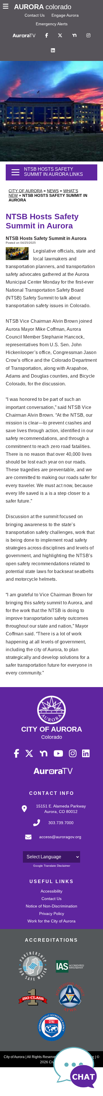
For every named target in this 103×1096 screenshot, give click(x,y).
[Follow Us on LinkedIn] (53, 50)
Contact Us (35, 15)
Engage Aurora (65, 15)
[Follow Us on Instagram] (88, 35)
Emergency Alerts (52, 24)
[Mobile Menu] (7, 7)
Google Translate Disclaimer (51, 865)
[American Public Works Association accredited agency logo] (70, 997)
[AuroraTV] (24, 35)
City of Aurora (25, 191)
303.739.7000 (61, 822)
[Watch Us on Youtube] (58, 754)
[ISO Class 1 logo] (33, 998)
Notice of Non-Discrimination (51, 906)
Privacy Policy (51, 913)
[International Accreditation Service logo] (70, 967)
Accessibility (51, 891)
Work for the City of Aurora (51, 921)
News (53, 191)
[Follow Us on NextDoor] (74, 35)
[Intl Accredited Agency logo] (51, 1028)
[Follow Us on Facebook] (46, 35)
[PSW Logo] (33, 966)
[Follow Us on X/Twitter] (60, 35)
